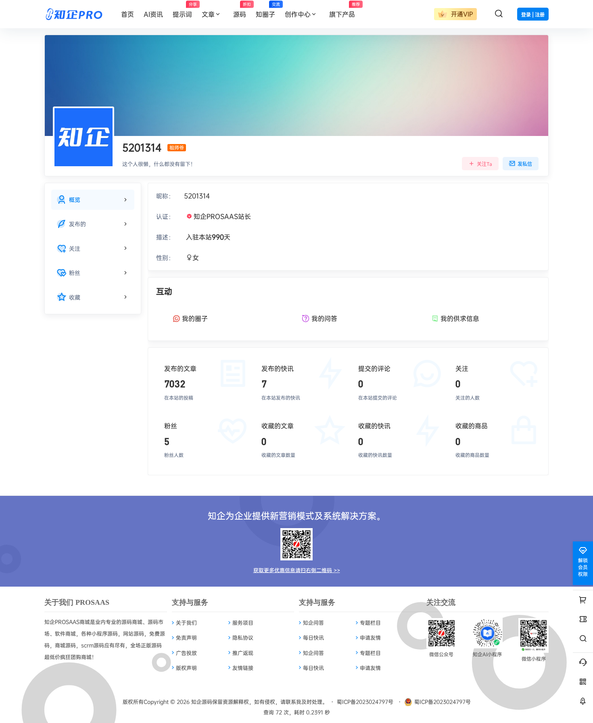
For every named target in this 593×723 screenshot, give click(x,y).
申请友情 (370, 637)
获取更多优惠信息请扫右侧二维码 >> (296, 570)
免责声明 (186, 637)
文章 (208, 14)
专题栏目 (370, 622)
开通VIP (461, 14)
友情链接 (242, 667)
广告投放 (186, 652)
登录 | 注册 (533, 15)
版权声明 (186, 667)
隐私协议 (242, 637)
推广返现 (242, 652)
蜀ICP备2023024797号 (365, 701)
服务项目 (242, 622)
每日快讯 (313, 637)
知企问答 (313, 622)
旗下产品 (344, 10)
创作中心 (298, 14)
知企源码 (201, 701)
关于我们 (186, 622)
